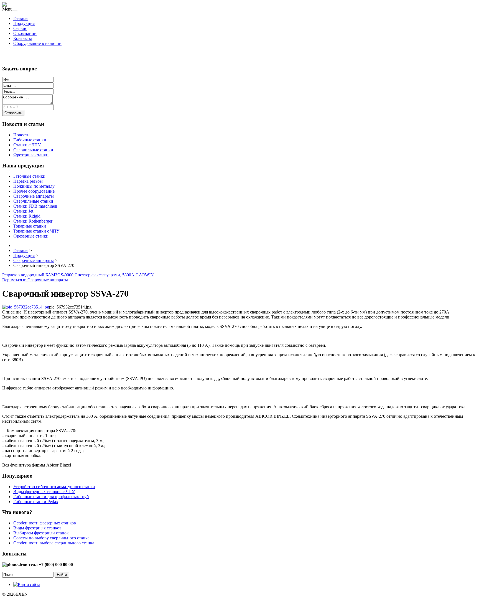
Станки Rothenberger (32, 221)
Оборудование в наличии (37, 43)
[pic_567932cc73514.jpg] (25, 307)
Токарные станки (29, 226)
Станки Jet (23, 211)
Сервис (20, 28)
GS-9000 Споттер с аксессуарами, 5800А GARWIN (105, 274)
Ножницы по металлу (34, 186)
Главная (20, 18)
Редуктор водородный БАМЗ (29, 274)
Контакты (22, 38)
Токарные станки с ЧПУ (36, 231)
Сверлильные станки (33, 149)
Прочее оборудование (34, 191)
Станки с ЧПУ (27, 144)
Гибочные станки (29, 139)
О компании (25, 33)
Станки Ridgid (26, 216)
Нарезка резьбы (28, 181)
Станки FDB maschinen (35, 206)
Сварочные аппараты (33, 196)
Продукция (24, 23)
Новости (21, 134)
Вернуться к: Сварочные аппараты (35, 279)
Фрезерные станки (31, 154)
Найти (62, 575)
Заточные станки (29, 176)
